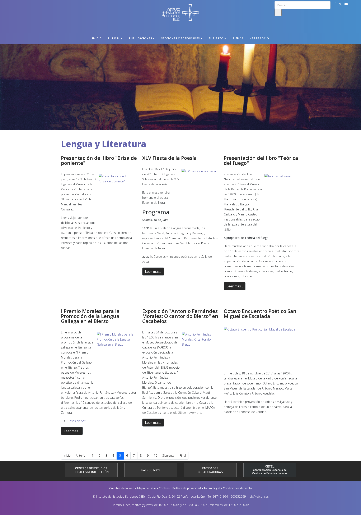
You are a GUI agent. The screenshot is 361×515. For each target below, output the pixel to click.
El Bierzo (216, 38)
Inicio (97, 38)
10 (155, 455)
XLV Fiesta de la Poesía (169, 157)
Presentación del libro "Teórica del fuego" (261, 160)
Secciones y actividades (180, 38)
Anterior (81, 455)
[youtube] (346, 4)
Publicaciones (140, 38)
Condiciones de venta (237, 488)
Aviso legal (212, 488)
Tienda (238, 38)
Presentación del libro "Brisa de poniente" (99, 160)
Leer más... (153, 271)
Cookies (164, 488)
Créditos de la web (121, 488)
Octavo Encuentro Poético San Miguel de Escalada (260, 313)
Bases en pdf (76, 421)
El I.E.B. (114, 38)
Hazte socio (259, 38)
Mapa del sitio (146, 488)
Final (183, 455)
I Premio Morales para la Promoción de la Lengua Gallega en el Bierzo (90, 315)
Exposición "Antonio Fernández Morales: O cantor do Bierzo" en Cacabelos (180, 315)
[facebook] (335, 4)
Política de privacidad (186, 488)
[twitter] (340, 4)
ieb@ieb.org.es (259, 496)
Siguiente (168, 455)
